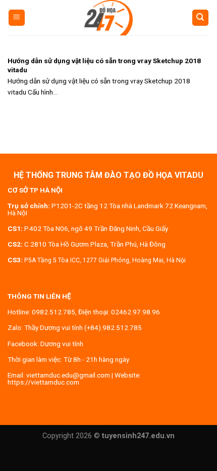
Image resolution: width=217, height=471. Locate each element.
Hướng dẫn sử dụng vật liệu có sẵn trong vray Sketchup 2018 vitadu (104, 65)
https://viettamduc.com (43, 382)
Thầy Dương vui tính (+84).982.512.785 (83, 327)
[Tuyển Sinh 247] (108, 17)
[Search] (200, 18)
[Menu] (17, 18)
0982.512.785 (53, 312)
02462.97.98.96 (135, 312)
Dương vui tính (61, 344)
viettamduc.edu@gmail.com (68, 375)
